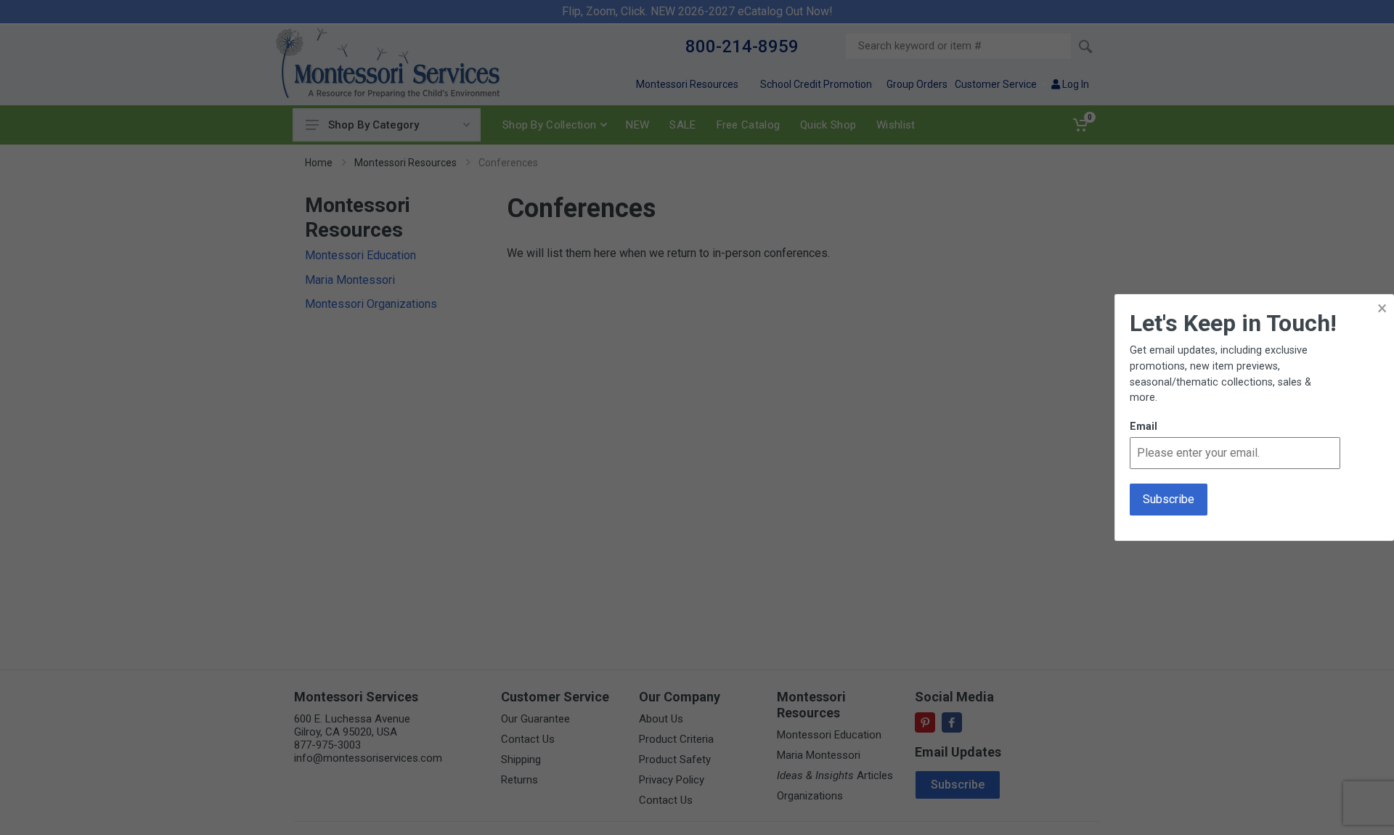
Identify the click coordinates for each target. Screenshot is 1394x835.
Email (1143, 426)
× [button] (1382, 308)
